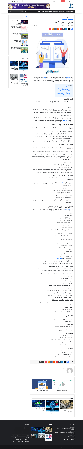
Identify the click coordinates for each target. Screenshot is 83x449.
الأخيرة (19, 16)
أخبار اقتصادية (55, 11)
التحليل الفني (62, 11)
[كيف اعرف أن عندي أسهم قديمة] (24, 43)
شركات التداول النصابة (18, 431)
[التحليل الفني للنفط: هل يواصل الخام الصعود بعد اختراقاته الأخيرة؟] (34, 436)
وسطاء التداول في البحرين (25, 441)
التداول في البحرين (26, 431)
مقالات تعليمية (64, 19)
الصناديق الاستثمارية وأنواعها (68, 410)
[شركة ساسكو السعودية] (24, 36)
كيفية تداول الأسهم (65, 89)
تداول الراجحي (59, 258)
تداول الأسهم (67, 17)
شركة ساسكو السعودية (16, 33)
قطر (11, 435)
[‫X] (69, 29)
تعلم (43, 11)
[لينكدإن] (66, 29)
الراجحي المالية (61, 213)
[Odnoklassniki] (53, 29)
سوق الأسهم (68, 177)
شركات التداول (67, 209)
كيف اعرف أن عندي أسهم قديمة (17, 41)
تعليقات (12, 16)
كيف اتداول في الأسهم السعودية (63, 90)
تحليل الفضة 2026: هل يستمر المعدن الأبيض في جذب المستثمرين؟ (14, 81)
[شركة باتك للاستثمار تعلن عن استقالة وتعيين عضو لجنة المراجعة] (24, 29)
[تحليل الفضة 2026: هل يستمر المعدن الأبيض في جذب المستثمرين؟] (14, 76)
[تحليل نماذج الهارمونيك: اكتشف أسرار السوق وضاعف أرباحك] (38, 403)
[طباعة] (40, 362)
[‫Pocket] (50, 29)
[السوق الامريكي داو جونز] (23, 78)
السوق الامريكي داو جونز (24, 84)
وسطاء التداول (27, 439)
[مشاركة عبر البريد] (43, 362)
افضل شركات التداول (70, 11)
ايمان (70, 25)
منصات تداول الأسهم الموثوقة (63, 94)
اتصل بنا (39, 11)
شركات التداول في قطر (25, 435)
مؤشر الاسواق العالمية (56, 1)
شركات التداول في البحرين (17, 433)
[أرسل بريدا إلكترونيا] (68, 25)
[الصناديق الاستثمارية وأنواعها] (66, 404)
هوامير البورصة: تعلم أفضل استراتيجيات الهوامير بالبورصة (16, 48)
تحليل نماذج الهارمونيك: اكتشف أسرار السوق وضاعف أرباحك (39, 408)
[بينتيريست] (61, 29)
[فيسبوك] (72, 29)
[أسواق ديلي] (72, 5)
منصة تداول (53, 302)
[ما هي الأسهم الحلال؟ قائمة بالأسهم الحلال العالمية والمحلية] (24, 22)
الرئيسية (70, 17)
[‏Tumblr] (63, 29)
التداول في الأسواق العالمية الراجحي (62, 92)
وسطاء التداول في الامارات (19, 439)
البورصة (44, 77)
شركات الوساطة (66, 120)
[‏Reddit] (58, 29)
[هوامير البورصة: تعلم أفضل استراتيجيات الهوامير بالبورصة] (24, 50)
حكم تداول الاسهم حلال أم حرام (63, 88)
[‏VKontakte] (55, 29)
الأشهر (26, 16)
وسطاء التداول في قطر (16, 441)
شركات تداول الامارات (17, 435)
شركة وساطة (64, 293)
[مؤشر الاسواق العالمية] (52, 406)
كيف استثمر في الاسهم (17, 437)
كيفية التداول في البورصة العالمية (63, 93)
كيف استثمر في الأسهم (25, 437)
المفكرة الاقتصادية (48, 11)
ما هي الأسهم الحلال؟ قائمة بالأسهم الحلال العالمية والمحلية (16, 22)
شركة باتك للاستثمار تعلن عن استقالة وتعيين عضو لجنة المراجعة (16, 28)
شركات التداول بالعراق (25, 433)
